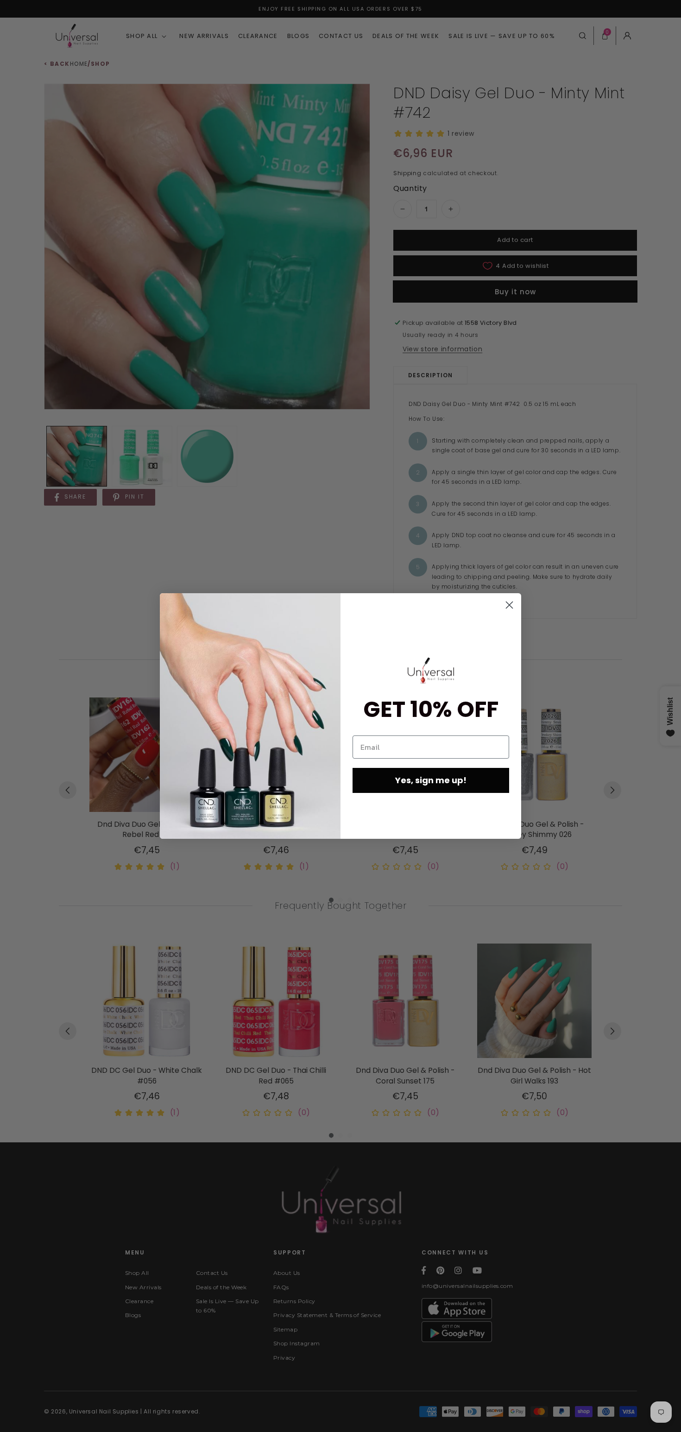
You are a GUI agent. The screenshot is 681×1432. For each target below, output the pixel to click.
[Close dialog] (509, 605)
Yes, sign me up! (431, 780)
